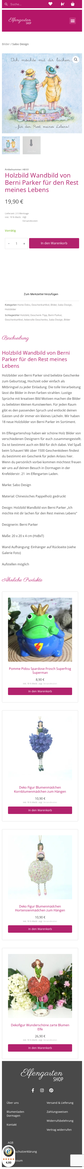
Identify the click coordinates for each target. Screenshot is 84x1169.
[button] (72, 21)
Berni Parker (55, 315)
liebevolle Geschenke (36, 319)
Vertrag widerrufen (59, 1130)
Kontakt (12, 1124)
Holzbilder (10, 309)
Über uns (13, 1103)
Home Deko (23, 304)
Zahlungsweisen (57, 1112)
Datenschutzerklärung (22, 1151)
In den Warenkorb (54, 243)
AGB (10, 1142)
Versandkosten (30, 220)
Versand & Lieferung (60, 1103)
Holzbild (24, 315)
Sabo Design (65, 304)
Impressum (15, 1160)
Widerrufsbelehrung (60, 1121)
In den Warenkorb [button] (40, 691)
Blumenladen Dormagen (15, 1113)
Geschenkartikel (40, 304)
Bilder (6, 44)
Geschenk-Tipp (38, 315)
